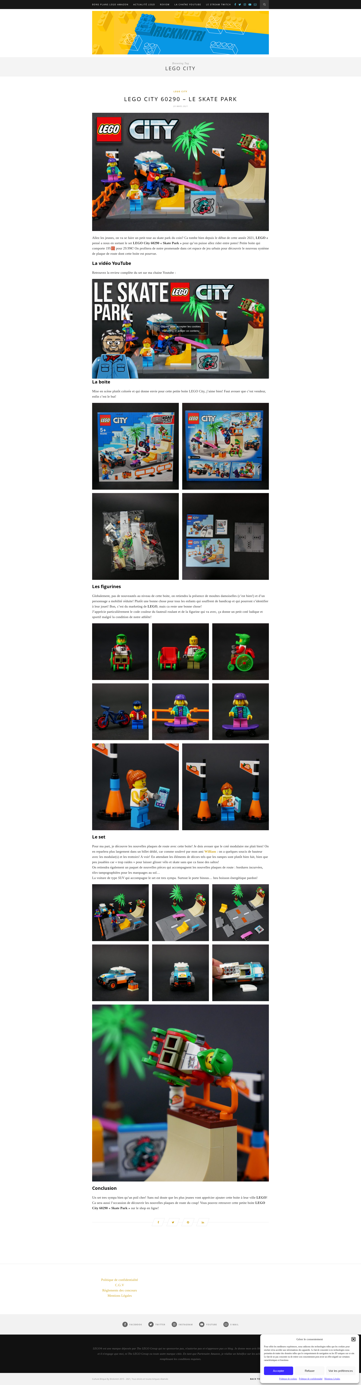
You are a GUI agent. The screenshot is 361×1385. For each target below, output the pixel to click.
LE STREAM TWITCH (218, 4)
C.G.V (119, 1285)
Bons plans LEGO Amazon (110, 4)
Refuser (310, 1370)
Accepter (278, 1370)
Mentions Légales (332, 1378)
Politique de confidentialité (310, 1378)
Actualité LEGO (144, 4)
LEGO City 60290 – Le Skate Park (180, 99)
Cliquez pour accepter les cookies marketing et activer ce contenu (181, 328)
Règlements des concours (119, 1290)
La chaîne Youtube (187, 4)
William (210, 851)
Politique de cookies (288, 1378)
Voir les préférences (340, 1370)
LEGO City (180, 91)
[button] (353, 1339)
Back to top (258, 1378)
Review (165, 4)
